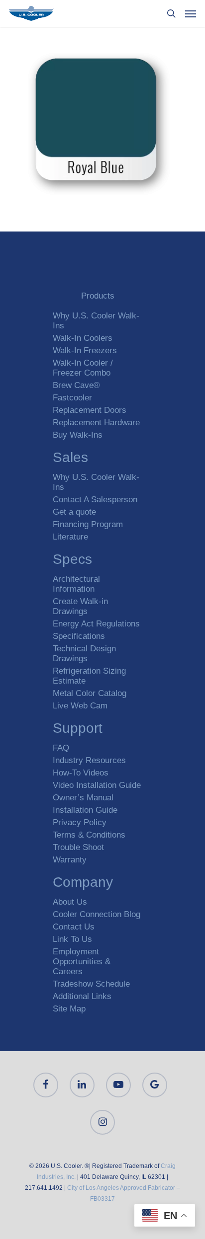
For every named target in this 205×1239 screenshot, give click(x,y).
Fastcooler (72, 397)
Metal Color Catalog (89, 693)
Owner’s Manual (83, 797)
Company (83, 883)
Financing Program (88, 524)
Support (77, 729)
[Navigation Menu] (190, 13)
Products (97, 296)
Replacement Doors (89, 410)
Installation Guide (85, 810)
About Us (70, 902)
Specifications (79, 636)
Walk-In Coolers (82, 338)
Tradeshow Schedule (91, 984)
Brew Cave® (76, 385)
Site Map (69, 1008)
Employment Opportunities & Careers (81, 961)
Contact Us (74, 926)
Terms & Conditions (89, 835)
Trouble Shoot (78, 847)
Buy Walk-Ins (77, 435)
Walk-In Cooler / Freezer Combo (83, 368)
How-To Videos (80, 772)
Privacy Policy (79, 822)
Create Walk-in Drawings (80, 606)
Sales (70, 459)
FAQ (61, 748)
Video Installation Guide (97, 785)
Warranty (70, 859)
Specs (72, 560)
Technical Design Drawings (84, 653)
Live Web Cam (80, 705)
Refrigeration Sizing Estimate (89, 676)
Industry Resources (89, 760)
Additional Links (82, 996)
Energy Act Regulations (96, 623)
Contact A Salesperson (95, 499)
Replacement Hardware (96, 422)
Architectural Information (76, 584)
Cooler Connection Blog (96, 914)
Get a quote (74, 512)
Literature (70, 537)
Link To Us (72, 939)
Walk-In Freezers (85, 350)
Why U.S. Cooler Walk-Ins (96, 320)
